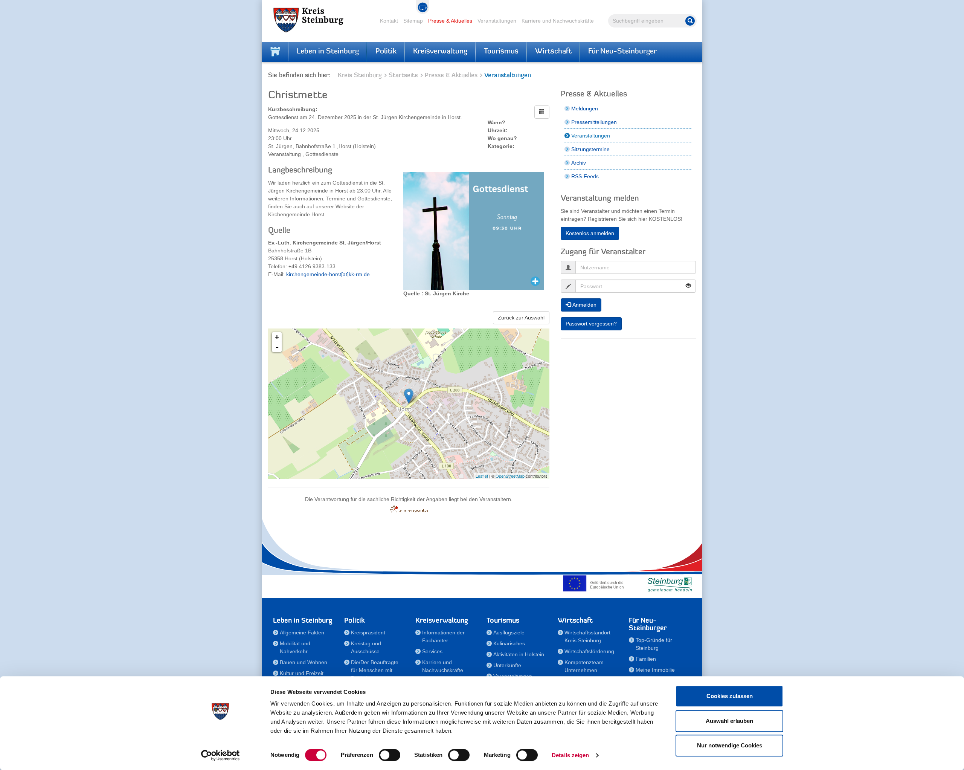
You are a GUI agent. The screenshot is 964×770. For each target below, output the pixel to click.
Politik (386, 51)
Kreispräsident (368, 632)
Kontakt (389, 21)
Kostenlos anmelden (590, 233)
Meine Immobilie (655, 670)
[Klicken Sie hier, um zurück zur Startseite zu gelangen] (275, 51)
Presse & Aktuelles (450, 21)
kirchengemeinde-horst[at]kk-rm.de (328, 274)
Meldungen (584, 108)
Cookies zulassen (729, 696)
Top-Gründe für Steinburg (654, 644)
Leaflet (482, 476)
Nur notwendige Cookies (729, 745)
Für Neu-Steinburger (622, 51)
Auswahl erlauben (729, 721)
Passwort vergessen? (591, 324)
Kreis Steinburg (360, 75)
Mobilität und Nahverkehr (295, 647)
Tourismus (501, 51)
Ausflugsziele (509, 632)
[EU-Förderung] (595, 583)
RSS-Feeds (585, 176)
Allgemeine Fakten (302, 632)
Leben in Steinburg (328, 51)
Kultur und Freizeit (301, 673)
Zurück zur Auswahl (521, 318)
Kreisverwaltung (440, 51)
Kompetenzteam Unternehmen (584, 666)
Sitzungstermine (590, 149)
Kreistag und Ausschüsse (366, 647)
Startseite (403, 75)
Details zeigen (570, 755)
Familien (646, 659)
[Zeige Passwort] (688, 286)
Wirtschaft (553, 51)
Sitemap (413, 21)
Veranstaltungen (496, 21)
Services (432, 651)
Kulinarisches (509, 643)
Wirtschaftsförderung (589, 651)
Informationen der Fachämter (443, 636)
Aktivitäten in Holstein (518, 654)
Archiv (578, 163)
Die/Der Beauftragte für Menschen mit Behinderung (374, 670)
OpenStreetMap (510, 476)
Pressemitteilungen (594, 122)
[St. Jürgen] (408, 396)
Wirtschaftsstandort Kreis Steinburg (587, 636)
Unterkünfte (507, 665)
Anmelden (583, 305)
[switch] (389, 755)
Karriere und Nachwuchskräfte (558, 21)
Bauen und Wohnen (303, 662)
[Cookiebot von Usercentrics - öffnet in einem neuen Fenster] (220, 755)
